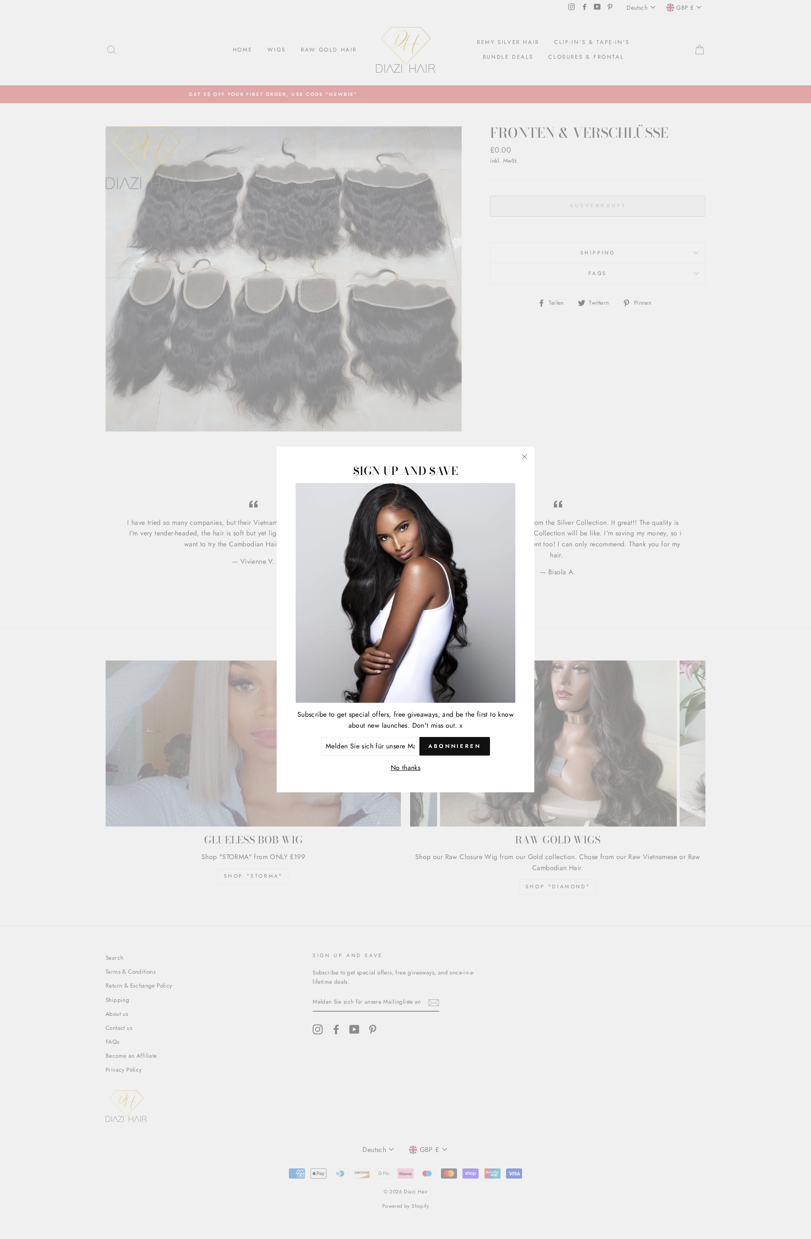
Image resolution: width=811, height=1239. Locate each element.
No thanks (406, 767)
